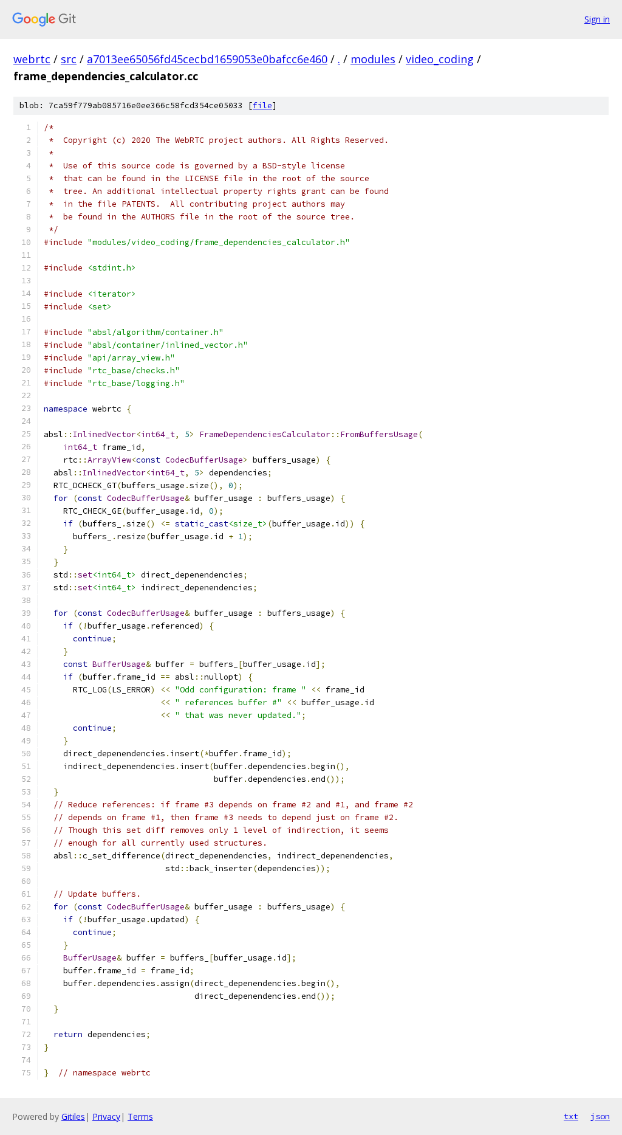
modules (372, 59)
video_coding (440, 59)
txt (571, 1116)
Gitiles (73, 1116)
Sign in (597, 19)
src (69, 59)
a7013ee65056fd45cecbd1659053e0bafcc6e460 (207, 59)
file (262, 105)
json (600, 1116)
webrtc (31, 59)
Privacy (106, 1116)
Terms (140, 1116)
